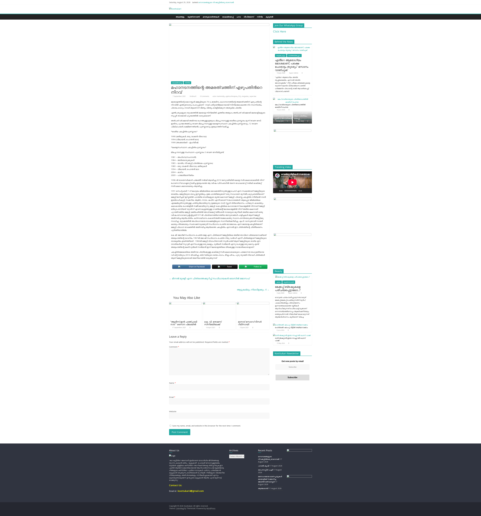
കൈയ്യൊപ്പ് (227, 17)
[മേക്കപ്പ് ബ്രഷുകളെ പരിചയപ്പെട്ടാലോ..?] (292, 277)
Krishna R (193, 96)
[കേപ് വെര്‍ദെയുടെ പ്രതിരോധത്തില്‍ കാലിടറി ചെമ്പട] (292, 99)
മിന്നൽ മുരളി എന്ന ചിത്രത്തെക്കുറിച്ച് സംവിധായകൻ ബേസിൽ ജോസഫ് (209, 278)
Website (172, 411)
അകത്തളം (180, 17)
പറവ (238, 17)
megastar (245, 96)
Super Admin (294, 73)
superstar (253, 96)
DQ (239, 96)
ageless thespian (231, 96)
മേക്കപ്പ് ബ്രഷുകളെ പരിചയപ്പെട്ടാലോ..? (287, 288)
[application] (292, 182)
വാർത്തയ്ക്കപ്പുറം (294, 55)
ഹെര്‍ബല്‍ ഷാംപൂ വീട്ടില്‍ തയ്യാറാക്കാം (291, 327)
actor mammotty (218, 96)
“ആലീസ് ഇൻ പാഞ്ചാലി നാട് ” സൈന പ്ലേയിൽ (183, 323)
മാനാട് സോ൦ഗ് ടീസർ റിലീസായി (250, 323)
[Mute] (304, 190)
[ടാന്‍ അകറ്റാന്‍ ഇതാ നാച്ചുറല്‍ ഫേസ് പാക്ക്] (292, 335)
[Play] (276, 190)
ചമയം (278, 282)
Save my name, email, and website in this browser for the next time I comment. (206, 425)
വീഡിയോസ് (249, 17)
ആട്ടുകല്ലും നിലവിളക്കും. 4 (253, 289)
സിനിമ (260, 17)
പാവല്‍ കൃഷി (263, 466)
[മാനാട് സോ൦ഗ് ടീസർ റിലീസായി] (253, 303)
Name (172, 383)
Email (172, 397)
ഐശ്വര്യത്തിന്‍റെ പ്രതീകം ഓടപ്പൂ (301, 116)
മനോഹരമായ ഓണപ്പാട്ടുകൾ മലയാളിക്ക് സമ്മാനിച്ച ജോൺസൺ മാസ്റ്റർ (270, 479)
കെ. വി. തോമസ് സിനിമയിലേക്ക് (212, 323)
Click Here (279, 31)
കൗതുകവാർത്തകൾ (211, 17)
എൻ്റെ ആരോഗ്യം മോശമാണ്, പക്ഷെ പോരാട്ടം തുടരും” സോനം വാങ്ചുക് (291, 65)
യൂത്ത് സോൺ (194, 17)
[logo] (172, 456)
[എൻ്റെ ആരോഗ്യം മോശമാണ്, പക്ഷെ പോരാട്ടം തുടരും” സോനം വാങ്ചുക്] (292, 47)
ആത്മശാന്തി (263, 488)
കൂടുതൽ (269, 17)
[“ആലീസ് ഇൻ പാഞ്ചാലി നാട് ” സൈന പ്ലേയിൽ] (185, 303)
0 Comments (204, 96)
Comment (174, 347)
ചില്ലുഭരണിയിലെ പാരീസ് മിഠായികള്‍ (283, 117)
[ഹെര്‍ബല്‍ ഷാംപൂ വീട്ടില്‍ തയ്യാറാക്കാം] (290, 325)
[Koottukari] (171, 16)
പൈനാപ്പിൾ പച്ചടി (265, 470)
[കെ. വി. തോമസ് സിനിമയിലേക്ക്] (219, 303)
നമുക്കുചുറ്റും (280, 55)
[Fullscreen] (308, 190)
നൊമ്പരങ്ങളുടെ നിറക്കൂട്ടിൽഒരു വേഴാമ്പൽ (216, 2)
